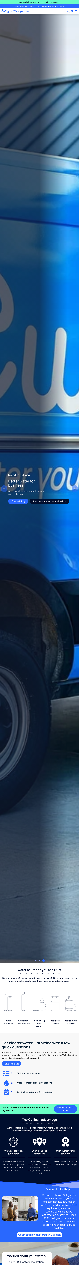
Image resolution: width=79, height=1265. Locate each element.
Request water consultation (49, 501)
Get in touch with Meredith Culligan (39, 1234)
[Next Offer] (75, 6)
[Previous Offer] (3, 6)
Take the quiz (11, 1063)
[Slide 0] (35, 960)
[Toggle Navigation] (76, 11)
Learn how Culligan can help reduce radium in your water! (39, 2)
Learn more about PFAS (65, 1109)
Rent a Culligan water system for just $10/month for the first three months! (39, 6)
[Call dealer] (68, 11)
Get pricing (18, 501)
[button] (4, 488)
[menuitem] (72, 11)
